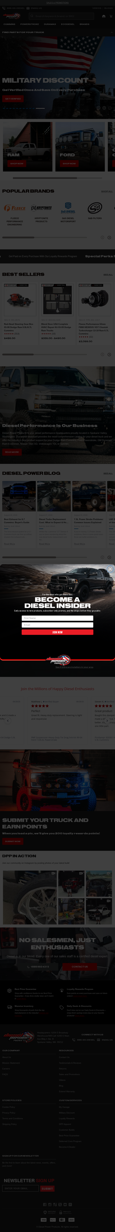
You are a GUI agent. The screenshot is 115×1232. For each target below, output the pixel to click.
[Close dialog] (110, 568)
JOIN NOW (57, 632)
